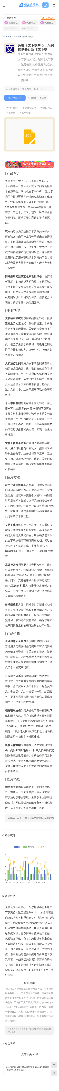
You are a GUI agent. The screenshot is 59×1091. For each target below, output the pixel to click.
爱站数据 (17, 923)
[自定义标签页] (54, 1065)
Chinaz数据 (34, 923)
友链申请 (12, 1069)
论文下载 (15, 181)
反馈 (44, 97)
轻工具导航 (27, 1066)
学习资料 (13, 36)
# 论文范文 (25, 112)
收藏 (33, 97)
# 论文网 (10, 112)
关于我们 (21, 1069)
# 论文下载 (46, 107)
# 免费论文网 (29, 107)
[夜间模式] (54, 1073)
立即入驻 (49, 17)
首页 (6, 36)
